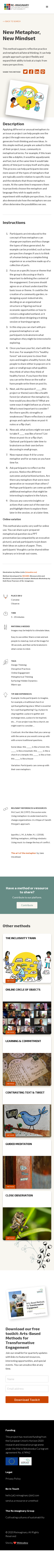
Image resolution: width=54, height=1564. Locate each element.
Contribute (27, 905)
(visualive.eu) (31, 572)
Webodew (22, 1542)
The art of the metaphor (24, 853)
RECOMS (25, 576)
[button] (47, 7)
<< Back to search (11, 21)
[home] (23, 7)
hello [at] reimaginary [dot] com (22, 1495)
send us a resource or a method (22, 1500)
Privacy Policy (13, 1478)
